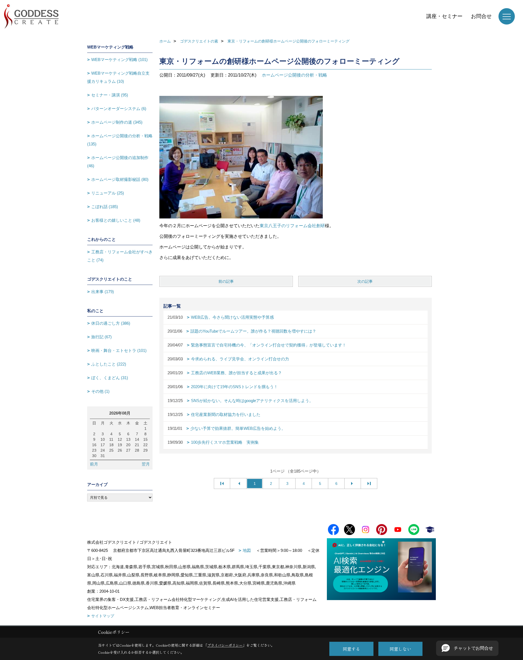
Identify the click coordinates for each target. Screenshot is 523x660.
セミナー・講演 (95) (109, 95)
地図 (247, 550)
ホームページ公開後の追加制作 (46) (117, 161)
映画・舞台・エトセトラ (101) (119, 350)
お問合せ (481, 16)
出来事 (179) (102, 291)
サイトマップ (102, 616)
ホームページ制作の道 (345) (116, 122)
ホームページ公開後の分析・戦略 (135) (120, 139)
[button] (467, 648)
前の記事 (226, 281)
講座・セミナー (444, 16)
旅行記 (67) (101, 336)
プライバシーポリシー (225, 645)
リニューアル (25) (107, 193)
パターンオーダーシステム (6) (118, 108)
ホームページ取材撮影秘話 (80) (119, 179)
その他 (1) (100, 391)
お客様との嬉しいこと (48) (115, 220)
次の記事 (365, 281)
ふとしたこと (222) (108, 364)
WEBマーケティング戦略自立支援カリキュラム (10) (118, 77)
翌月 (146, 464)
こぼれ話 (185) (104, 206)
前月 (94, 464)
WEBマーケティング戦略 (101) (119, 59)
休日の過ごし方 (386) (110, 323)
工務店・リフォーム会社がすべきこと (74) (120, 256)
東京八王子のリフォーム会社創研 (292, 225)
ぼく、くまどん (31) (109, 377)
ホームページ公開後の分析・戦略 (294, 75)
